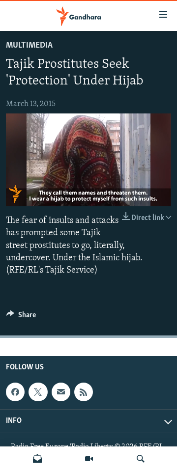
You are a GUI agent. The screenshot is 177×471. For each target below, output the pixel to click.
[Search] (140, 458)
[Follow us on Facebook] (15, 392)
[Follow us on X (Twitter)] (38, 392)
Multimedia (29, 45)
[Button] (21, 317)
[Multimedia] (89, 458)
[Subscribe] (61, 392)
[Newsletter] (37, 458)
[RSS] (83, 392)
